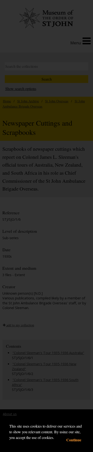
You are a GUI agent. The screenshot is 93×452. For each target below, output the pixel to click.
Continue (73, 440)
